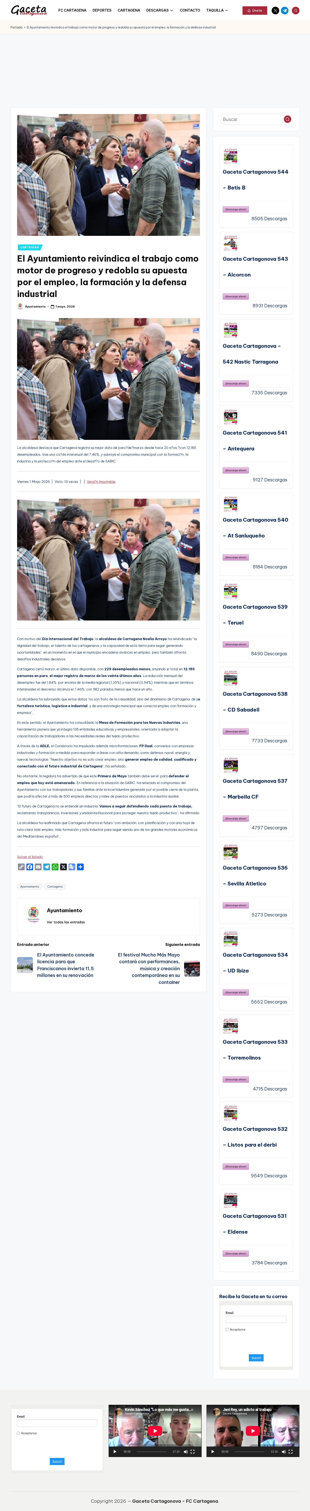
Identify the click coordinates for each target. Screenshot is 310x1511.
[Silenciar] (186, 1452)
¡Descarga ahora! (235, 209)
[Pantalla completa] (192, 1452)
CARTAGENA (29, 247)
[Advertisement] (155, 65)
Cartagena (55, 886)
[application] (155, 1431)
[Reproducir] (115, 1452)
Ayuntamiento (29, 886)
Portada (16, 27)
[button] (254, 10)
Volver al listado (30, 857)
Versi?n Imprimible (101, 481)
